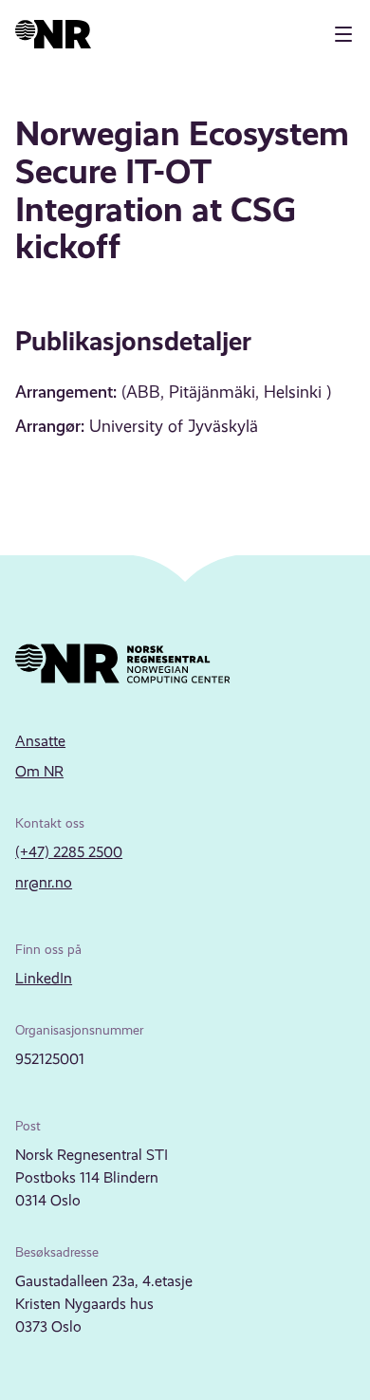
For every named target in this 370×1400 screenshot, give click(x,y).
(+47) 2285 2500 (68, 852)
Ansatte (40, 741)
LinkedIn (43, 978)
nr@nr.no (43, 882)
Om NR (39, 771)
